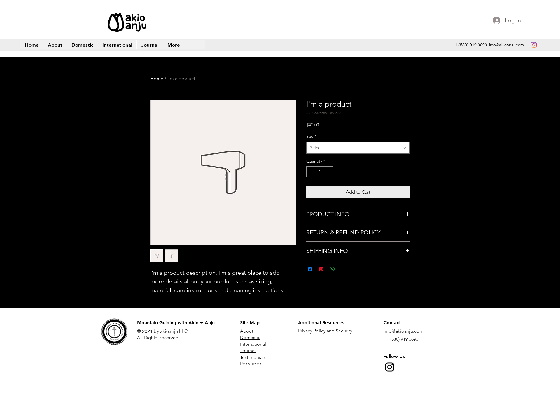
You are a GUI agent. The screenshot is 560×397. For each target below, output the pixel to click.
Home (156, 78)
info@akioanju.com (506, 44)
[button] (173, 44)
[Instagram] (390, 367)
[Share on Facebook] (310, 269)
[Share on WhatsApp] (332, 269)
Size (311, 136)
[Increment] (328, 172)
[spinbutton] (319, 172)
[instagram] (534, 45)
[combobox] (358, 148)
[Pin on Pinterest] (321, 269)
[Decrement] (310, 172)
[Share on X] (343, 269)
